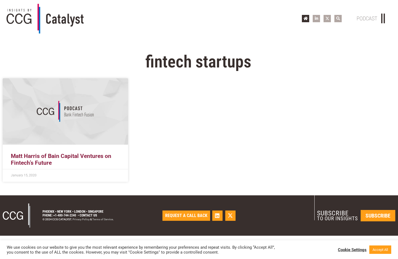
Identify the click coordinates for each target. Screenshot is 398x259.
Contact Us (88, 215)
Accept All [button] (380, 250)
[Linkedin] (217, 216)
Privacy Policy (81, 219)
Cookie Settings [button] (352, 249)
